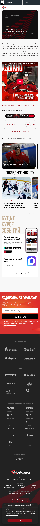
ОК (20, 520)
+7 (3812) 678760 (33, 486)
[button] (11, 125)
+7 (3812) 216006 (21, 486)
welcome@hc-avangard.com (20, 494)
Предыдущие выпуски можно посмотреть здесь (18, 106)
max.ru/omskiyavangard (20, 273)
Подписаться (20, 317)
